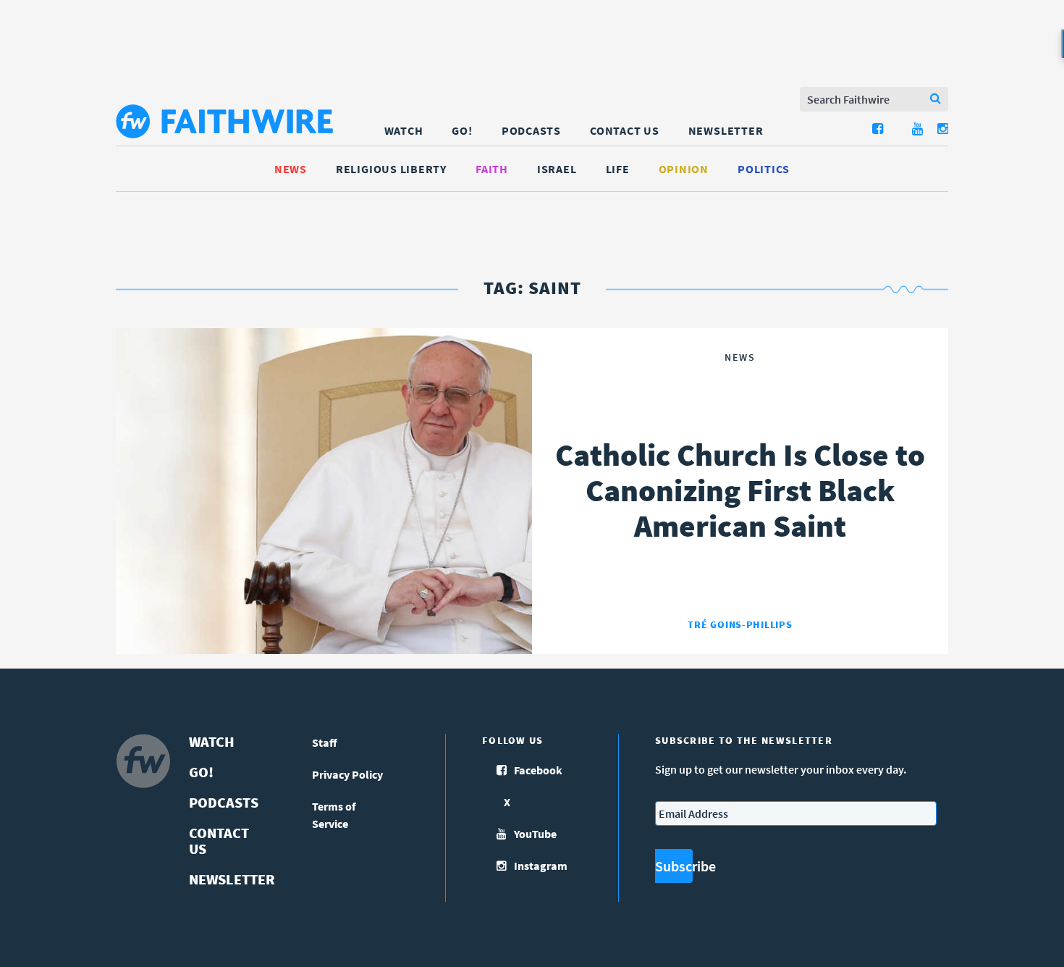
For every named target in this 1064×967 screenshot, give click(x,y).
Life (618, 169)
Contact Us (624, 130)
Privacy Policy (347, 774)
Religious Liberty (391, 169)
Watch (403, 130)
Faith (492, 169)
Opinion (684, 169)
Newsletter (726, 130)
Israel (557, 169)
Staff (324, 742)
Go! (462, 130)
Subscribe (674, 866)
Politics (764, 169)
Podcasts (531, 130)
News (290, 169)
